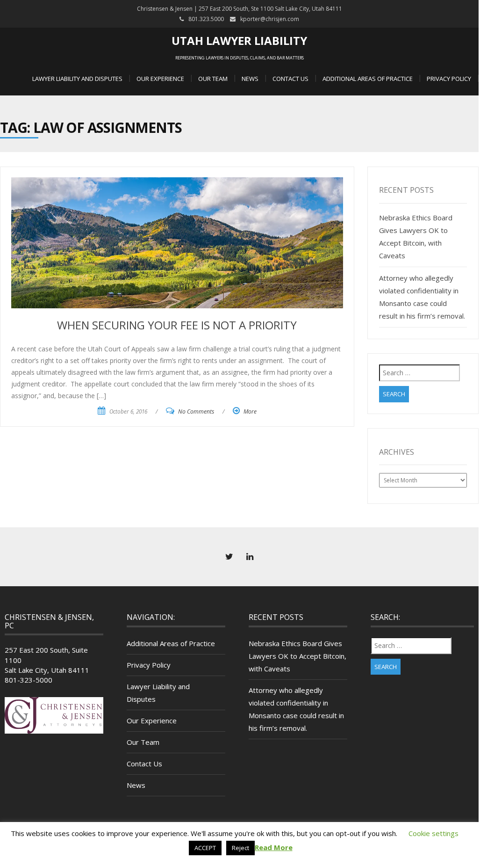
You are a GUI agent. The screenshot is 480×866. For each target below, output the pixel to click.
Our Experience (160, 78)
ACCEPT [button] (205, 848)
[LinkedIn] (249, 556)
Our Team (213, 78)
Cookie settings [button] (433, 833)
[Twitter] (229, 556)
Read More (274, 847)
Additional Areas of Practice (367, 78)
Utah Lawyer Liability (239, 40)
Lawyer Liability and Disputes (77, 78)
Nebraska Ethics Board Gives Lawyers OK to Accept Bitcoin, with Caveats (297, 656)
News (250, 78)
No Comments (196, 411)
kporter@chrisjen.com (269, 19)
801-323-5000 (28, 679)
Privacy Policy (449, 78)
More (250, 411)
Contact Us (290, 78)
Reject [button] (240, 848)
